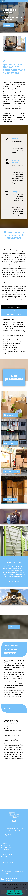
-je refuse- (18, 891)
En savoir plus (14, 581)
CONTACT (8, 25)
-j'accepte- (10, 891)
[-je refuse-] (26, 889)
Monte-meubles (10, 443)
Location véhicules (11, 471)
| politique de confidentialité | (14, 893)
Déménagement (10, 415)
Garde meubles (10, 500)
